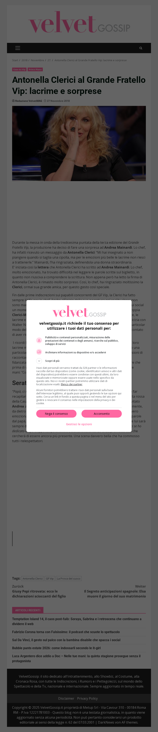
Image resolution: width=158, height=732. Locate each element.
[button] (79, 361)
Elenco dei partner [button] (71, 384)
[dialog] (79, 366)
